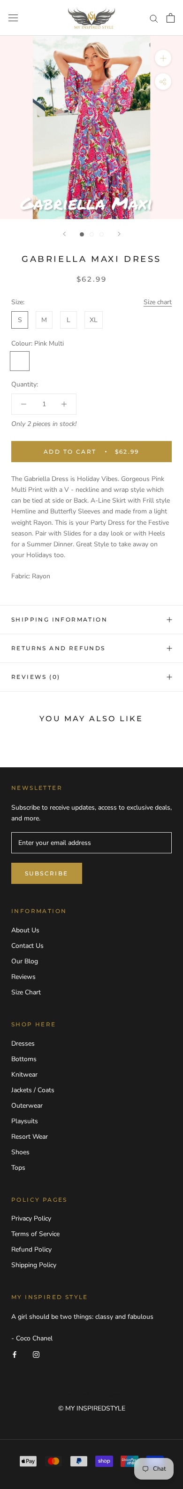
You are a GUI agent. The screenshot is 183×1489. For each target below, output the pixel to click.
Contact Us (27, 945)
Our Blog (24, 961)
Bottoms (24, 1059)
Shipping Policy (33, 1265)
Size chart (158, 302)
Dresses (23, 1043)
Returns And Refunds (58, 648)
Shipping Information (59, 619)
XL (94, 319)
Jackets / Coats (32, 1090)
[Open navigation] (13, 18)
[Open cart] (171, 18)
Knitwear (24, 1074)
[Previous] (64, 234)
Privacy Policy (31, 1218)
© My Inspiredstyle (92, 1396)
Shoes (20, 1152)
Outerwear (27, 1105)
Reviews (23, 976)
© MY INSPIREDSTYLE (91, 1408)
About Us (25, 930)
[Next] (119, 234)
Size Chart (26, 992)
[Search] (154, 18)
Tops (18, 1167)
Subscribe (47, 873)
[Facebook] (14, 1354)
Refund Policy (31, 1249)
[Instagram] (36, 1354)
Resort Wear (29, 1136)
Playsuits (24, 1121)
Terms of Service (35, 1233)
